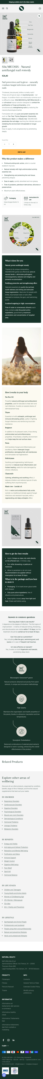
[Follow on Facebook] (3, 1040)
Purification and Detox (12, 854)
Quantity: (5, 140)
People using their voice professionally (17, 929)
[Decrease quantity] (4, 144)
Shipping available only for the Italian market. (21, 2)
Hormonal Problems (11, 822)
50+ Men (7, 904)
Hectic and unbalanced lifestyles (15, 936)
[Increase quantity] (13, 144)
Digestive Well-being (11, 864)
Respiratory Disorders (11, 801)
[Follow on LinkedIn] (13, 1040)
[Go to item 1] (5, 60)
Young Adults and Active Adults (15, 893)
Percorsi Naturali (8, 987)
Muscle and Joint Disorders (13, 815)
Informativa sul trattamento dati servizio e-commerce (10, 1006)
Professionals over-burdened (14, 925)
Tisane (4, 990)
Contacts (27, 979)
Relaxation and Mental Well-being (16, 851)
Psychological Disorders (12, 812)
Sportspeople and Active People (15, 922)
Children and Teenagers (12, 890)
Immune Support (10, 858)
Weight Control (9, 861)
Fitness (4, 983)
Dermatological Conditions (13, 819)
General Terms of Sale (31, 983)
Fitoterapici (6, 979)
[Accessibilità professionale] (4, 1075)
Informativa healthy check (9, 1013)
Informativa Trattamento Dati (10, 1019)
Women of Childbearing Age (14, 897)
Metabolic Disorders (11, 829)
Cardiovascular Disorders (13, 805)
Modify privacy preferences (29, 992)
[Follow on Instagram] (8, 1040)
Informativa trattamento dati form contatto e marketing (10, 1027)
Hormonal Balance (10, 875)
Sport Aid (7, 871)
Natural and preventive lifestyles (15, 932)
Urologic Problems (10, 826)
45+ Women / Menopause (13, 900)
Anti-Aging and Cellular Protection (16, 847)
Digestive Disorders (11, 808)
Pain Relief (8, 868)
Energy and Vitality (10, 844)
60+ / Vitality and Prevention (14, 907)
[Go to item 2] (11, 60)
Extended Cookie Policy (32, 987)
